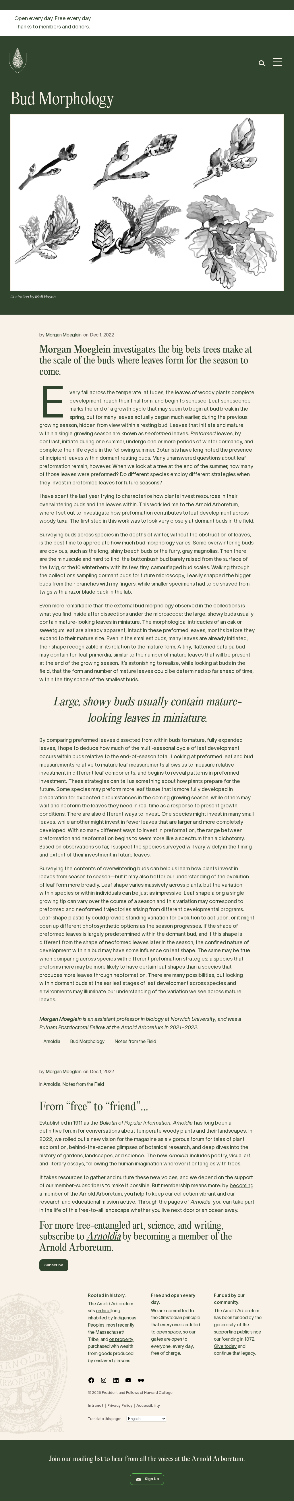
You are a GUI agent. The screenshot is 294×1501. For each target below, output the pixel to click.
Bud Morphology (87, 1042)
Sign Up (152, 1479)
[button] (262, 63)
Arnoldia (51, 1042)
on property (121, 1340)
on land (103, 1311)
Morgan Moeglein (64, 335)
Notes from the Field (135, 1042)
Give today (225, 1347)
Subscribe (53, 1265)
